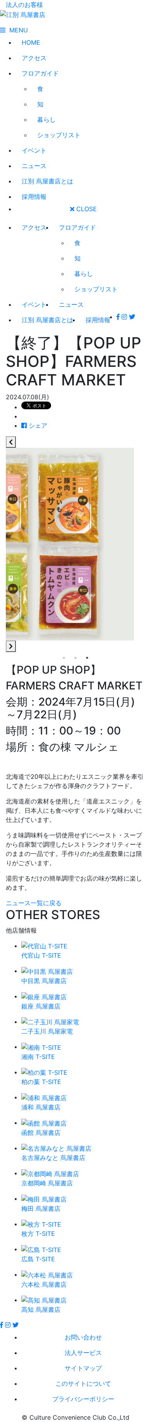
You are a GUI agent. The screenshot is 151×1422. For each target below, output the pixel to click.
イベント (34, 150)
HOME (31, 42)
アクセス (34, 58)
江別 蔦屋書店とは (47, 181)
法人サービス (83, 1352)
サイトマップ (83, 1368)
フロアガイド (40, 73)
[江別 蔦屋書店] (22, 14)
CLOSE (85, 209)
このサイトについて (83, 1383)
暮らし (46, 119)
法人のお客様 (24, 4)
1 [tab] (64, 658)
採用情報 (34, 196)
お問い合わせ (83, 1337)
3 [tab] (87, 658)
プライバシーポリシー (83, 1399)
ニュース (34, 166)
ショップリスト (59, 135)
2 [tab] (75, 658)
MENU (16, 30)
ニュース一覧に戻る (34, 903)
